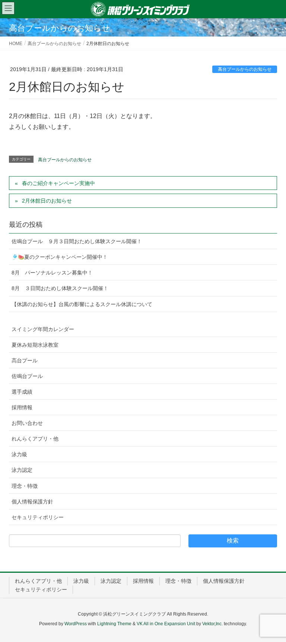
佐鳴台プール (27, 376)
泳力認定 (22, 470)
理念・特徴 (25, 486)
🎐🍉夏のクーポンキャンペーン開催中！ (60, 257)
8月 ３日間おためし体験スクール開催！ (60, 288)
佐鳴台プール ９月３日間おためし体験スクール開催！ (77, 241)
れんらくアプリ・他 (35, 439)
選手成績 (22, 392)
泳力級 (19, 454)
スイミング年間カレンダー (43, 329)
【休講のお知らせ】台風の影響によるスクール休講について (82, 304)
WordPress (75, 623)
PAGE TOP (272, 616)
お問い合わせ (27, 423)
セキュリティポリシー (38, 517)
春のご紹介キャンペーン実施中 (58, 183)
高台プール (25, 360)
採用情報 (22, 407)
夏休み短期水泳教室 (35, 345)
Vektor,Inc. (212, 623)
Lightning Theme (114, 623)
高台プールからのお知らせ (244, 69)
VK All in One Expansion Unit (166, 623)
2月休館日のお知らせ (47, 201)
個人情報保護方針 (32, 502)
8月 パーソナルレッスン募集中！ (52, 273)
